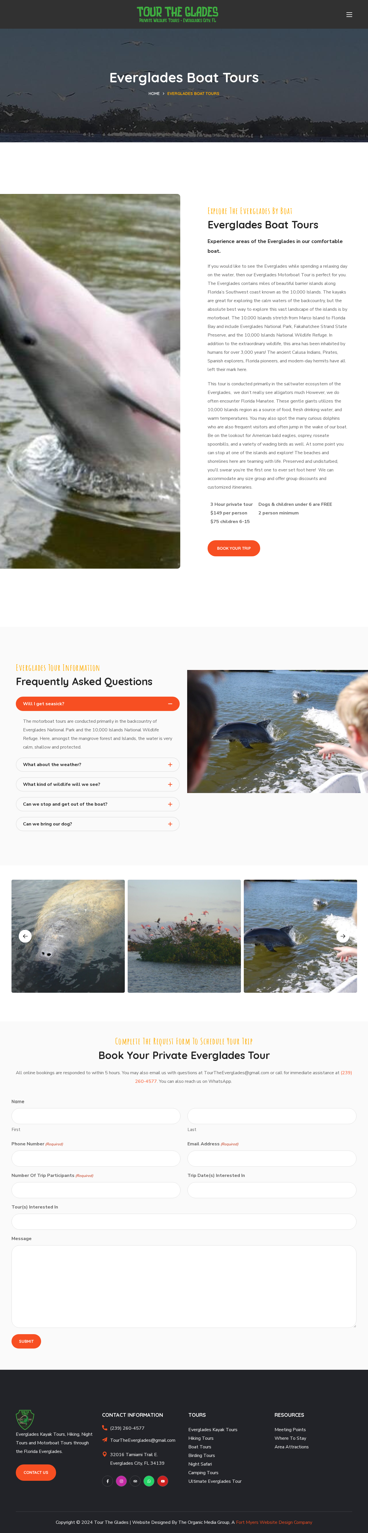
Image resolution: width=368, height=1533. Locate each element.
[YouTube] (162, 1481)
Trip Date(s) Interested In (216, 1175)
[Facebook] (107, 1481)
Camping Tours (203, 1473)
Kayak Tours (224, 1430)
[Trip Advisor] (135, 1481)
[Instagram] (121, 1481)
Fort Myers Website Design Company (274, 1522)
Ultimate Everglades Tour (214, 1481)
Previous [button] (25, 936)
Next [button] (342, 936)
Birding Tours (201, 1455)
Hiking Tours (201, 1438)
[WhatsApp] (148, 1481)
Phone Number (37, 1144)
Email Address (212, 1144)
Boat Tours (199, 1447)
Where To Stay (290, 1438)
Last (191, 1129)
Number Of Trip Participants (52, 1175)
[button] (234, 548)
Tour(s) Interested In (35, 1207)
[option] (68, 936)
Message (22, 1238)
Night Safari (200, 1464)
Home (154, 93)
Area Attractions (292, 1447)
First (16, 1129)
